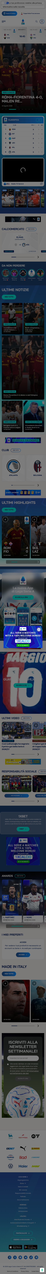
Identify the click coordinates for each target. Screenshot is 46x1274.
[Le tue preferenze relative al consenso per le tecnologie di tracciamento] (42, 1270)
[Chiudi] (39, 629)
